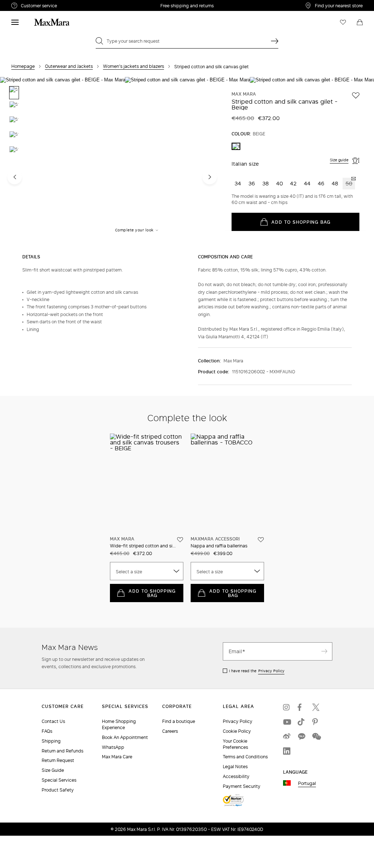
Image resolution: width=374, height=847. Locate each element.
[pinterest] (316, 721)
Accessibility (236, 776)
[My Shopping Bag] (360, 22)
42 (293, 183)
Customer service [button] (69, 6)
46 (321, 183)
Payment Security (241, 786)
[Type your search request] (274, 41)
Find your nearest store (339, 5)
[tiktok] (301, 721)
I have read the (257, 671)
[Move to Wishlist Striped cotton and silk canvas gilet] (355, 95)
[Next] (209, 177)
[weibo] (286, 736)
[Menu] (15, 22)
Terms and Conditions (245, 757)
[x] (316, 707)
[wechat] (316, 736)
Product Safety (58, 790)
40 (279, 183)
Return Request (58, 760)
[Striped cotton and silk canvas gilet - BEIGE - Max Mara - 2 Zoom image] (187, 162)
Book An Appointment (125, 737)
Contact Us (53, 721)
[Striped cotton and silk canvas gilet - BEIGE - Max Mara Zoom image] (62, 161)
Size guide (339, 160)
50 (349, 183)
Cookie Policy (237, 731)
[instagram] (286, 707)
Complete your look (134, 230)
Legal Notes (235, 766)
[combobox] (146, 571)
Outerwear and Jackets (69, 66)
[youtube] (286, 721)
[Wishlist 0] (343, 22)
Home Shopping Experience (119, 724)
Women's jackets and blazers (133, 66)
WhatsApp (113, 747)
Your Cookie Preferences (235, 744)
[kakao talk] (301, 736)
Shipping (51, 741)
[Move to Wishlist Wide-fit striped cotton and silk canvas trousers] (180, 539)
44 (307, 183)
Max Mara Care (117, 757)
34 (237, 183)
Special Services (59, 780)
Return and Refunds (62, 751)
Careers (170, 731)
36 (251, 183)
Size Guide (53, 770)
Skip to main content (27, 4)
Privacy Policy (271, 671)
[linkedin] (286, 751)
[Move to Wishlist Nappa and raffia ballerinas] (260, 539)
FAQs (47, 731)
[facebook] (301, 707)
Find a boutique (178, 721)
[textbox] (147, 571)
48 (335, 183)
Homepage (23, 66)
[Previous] (14, 177)
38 (265, 183)
